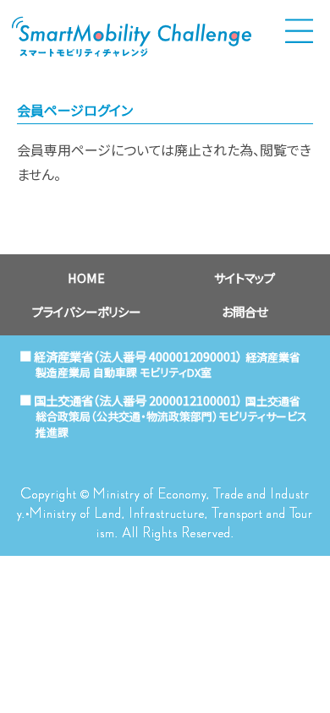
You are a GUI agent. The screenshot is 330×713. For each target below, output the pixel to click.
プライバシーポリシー (86, 311)
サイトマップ (244, 277)
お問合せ (244, 311)
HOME (86, 277)
